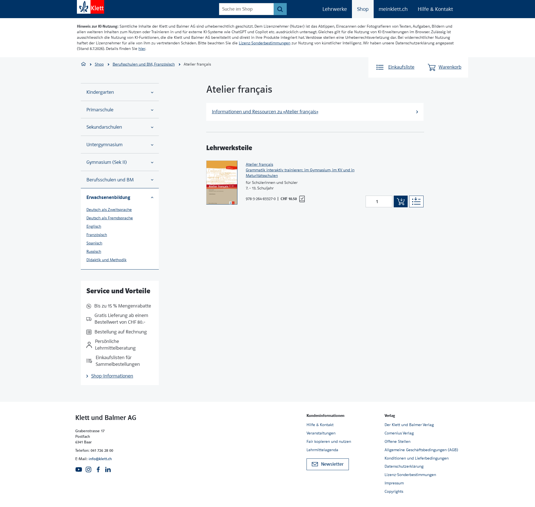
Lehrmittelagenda (322, 449)
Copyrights (394, 491)
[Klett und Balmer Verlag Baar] (83, 64)
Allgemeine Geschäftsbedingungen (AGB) (421, 449)
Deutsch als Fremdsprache (109, 217)
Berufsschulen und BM (110, 180)
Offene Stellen (397, 441)
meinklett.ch (393, 9)
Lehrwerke (334, 9)
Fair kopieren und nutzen (329, 441)
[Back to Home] (90, 7)
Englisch (93, 226)
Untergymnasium (104, 145)
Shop (363, 9)
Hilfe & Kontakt (435, 9)
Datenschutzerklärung (404, 466)
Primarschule (99, 110)
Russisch (93, 251)
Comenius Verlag (399, 433)
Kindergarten (100, 92)
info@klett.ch (100, 458)
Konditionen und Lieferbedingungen (417, 458)
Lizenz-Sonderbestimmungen (264, 42)
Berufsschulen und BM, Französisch (144, 64)
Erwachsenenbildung (108, 197)
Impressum (394, 483)
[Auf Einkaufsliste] (416, 201)
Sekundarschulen (104, 127)
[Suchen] (280, 9)
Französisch (96, 234)
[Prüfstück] (301, 199)
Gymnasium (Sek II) (106, 162)
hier (141, 48)
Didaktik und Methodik (106, 259)
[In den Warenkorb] (401, 201)
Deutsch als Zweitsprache (109, 209)
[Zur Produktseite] (221, 182)
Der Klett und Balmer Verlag (409, 424)
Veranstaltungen (321, 433)
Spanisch (94, 243)
